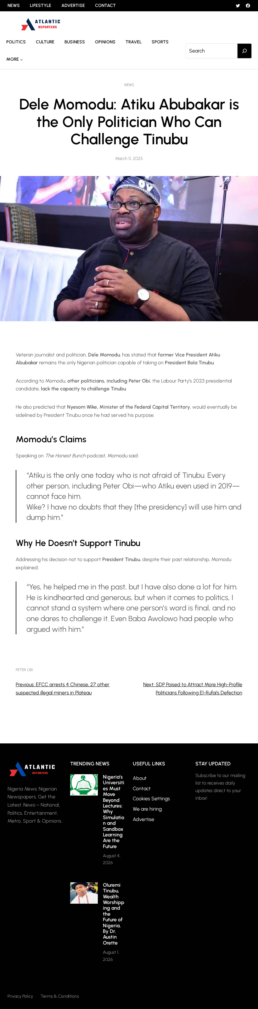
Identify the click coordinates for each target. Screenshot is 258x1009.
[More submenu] (21, 59)
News (129, 85)
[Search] (244, 50)
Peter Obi (24, 670)
